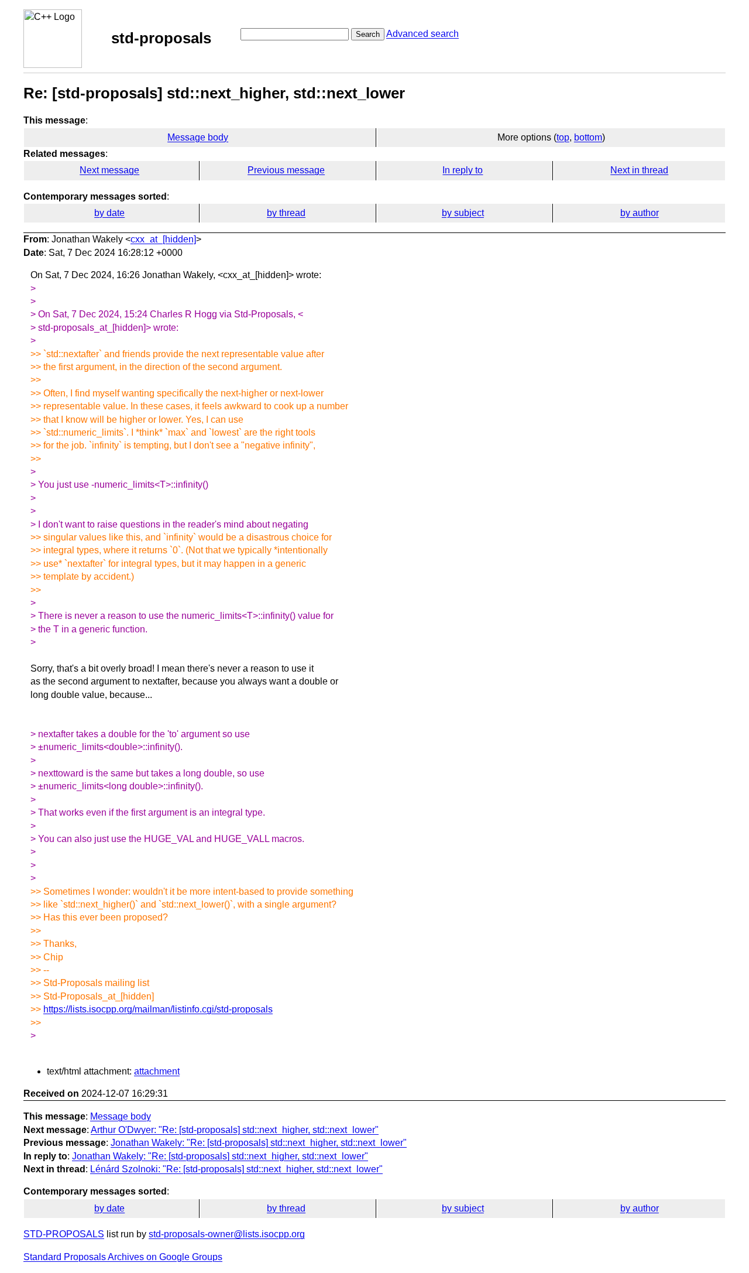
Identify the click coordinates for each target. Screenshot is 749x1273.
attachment (157, 1071)
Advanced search (422, 34)
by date (109, 213)
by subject (463, 213)
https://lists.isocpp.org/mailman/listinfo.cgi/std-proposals (158, 1009)
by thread (286, 213)
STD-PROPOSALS (63, 1234)
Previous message (286, 170)
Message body (197, 137)
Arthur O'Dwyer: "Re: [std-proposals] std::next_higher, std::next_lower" (235, 1130)
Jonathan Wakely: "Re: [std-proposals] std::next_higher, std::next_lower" (259, 1143)
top (562, 137)
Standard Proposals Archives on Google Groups (122, 1257)
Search (368, 34)
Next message (109, 170)
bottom (588, 137)
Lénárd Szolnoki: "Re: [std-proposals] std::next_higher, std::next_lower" (236, 1169)
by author (639, 213)
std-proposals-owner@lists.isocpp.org (227, 1234)
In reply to (462, 170)
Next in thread (639, 170)
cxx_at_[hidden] (163, 239)
